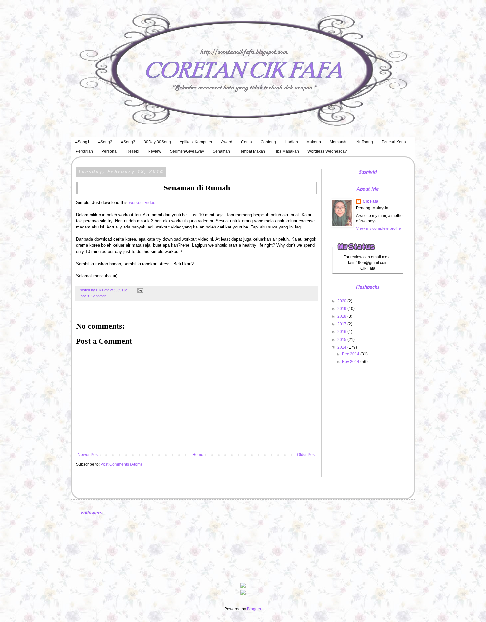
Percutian (84, 151)
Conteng (268, 142)
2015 (342, 339)
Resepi (132, 151)
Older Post (306, 454)
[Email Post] (139, 290)
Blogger (254, 609)
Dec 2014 (351, 354)
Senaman (221, 151)
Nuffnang (364, 142)
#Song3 (128, 142)
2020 (342, 301)
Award (226, 142)
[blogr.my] (243, 593)
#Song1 (82, 142)
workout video (143, 202)
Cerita (246, 142)
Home (197, 454)
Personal (109, 151)
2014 (342, 347)
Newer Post (88, 454)
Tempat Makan (252, 151)
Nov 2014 (351, 361)
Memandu (339, 142)
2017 (342, 324)
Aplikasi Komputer (196, 142)
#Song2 (105, 142)
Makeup (313, 142)
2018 (342, 316)
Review (154, 151)
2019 (342, 308)
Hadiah (291, 142)
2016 (342, 331)
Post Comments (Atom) (121, 464)
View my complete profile (378, 228)
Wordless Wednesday (327, 151)
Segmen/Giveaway (187, 151)
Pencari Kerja (394, 142)
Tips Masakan (286, 151)
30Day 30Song (157, 142)
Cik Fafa (370, 201)
